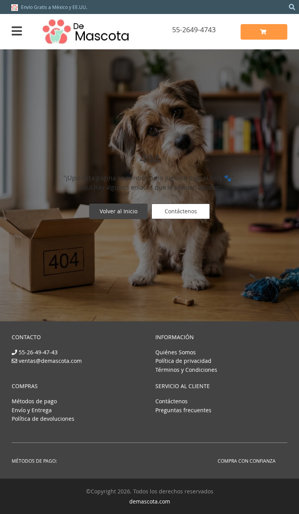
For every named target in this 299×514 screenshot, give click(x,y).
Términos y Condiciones (186, 369)
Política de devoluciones (43, 418)
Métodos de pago (34, 401)
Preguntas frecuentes (183, 410)
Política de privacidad (183, 360)
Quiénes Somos (175, 352)
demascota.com (149, 501)
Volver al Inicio (118, 211)
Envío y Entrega (32, 410)
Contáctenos (181, 211)
